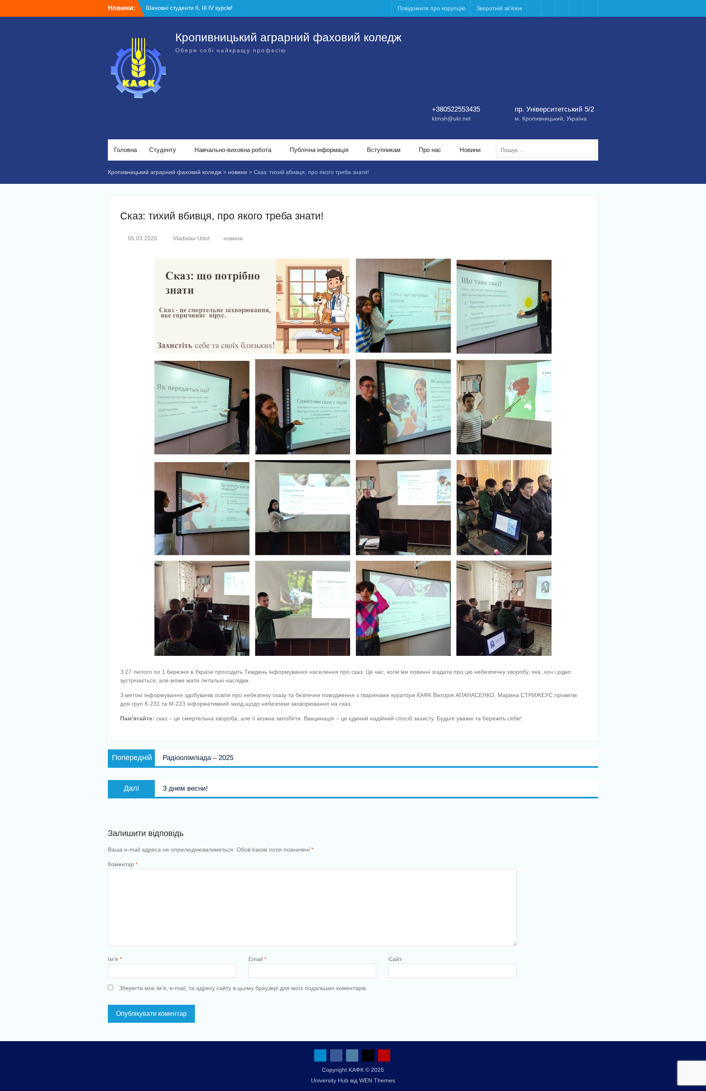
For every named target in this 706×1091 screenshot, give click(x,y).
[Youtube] (591, 8)
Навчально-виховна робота (232, 149)
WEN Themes (377, 1080)
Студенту (162, 149)
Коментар (123, 864)
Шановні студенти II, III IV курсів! (189, 7)
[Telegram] (534, 8)
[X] (576, 8)
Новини (470, 149)
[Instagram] (562, 8)
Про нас (430, 149)
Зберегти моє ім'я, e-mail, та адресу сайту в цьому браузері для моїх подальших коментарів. (243, 988)
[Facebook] (548, 8)
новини (233, 238)
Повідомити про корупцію (432, 8)
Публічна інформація (319, 149)
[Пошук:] (548, 150)
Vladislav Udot (191, 238)
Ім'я (115, 959)
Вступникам (383, 149)
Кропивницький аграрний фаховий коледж (288, 37)
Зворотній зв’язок (499, 8)
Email (257, 959)
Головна (125, 149)
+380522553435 (456, 109)
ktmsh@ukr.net (451, 118)
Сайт (395, 959)
